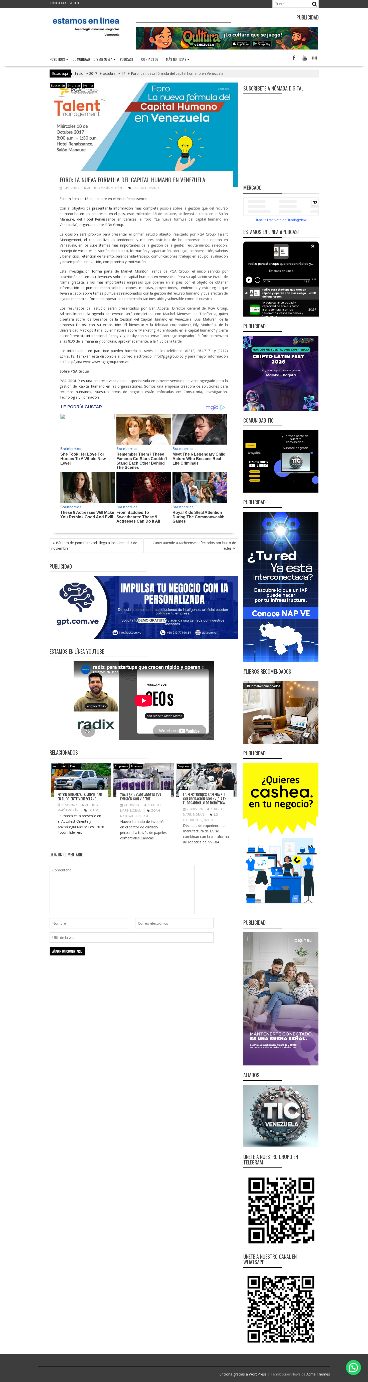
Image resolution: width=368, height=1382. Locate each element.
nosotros (57, 59)
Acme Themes (318, 1374)
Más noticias (176, 59)
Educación (58, 85)
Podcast (127, 59)
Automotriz (60, 766)
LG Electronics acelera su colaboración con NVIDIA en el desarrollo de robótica (205, 798)
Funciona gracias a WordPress (242, 1374)
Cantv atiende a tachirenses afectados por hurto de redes (194, 545)
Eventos (88, 85)
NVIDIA (208, 820)
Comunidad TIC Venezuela (92, 59)
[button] (353, 1367)
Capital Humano (146, 188)
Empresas (73, 85)
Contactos (150, 59)
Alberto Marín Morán (104, 188)
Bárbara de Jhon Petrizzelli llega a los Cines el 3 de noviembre (94, 545)
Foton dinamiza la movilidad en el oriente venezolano (80, 796)
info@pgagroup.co (168, 356)
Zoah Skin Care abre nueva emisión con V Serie (140, 797)
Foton (94, 810)
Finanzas (136, 766)
